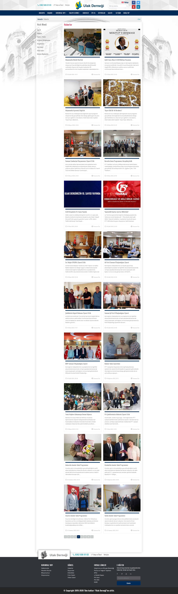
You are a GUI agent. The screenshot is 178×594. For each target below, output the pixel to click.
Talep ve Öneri (59, 5)
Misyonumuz (45, 573)
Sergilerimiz (40, 44)
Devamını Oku (96, 74)
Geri (139, 19)
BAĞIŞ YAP (126, 13)
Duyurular (71, 570)
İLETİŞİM (118, 13)
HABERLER (86, 13)
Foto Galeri (40, 47)
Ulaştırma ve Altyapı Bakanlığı (104, 568)
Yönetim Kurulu (46, 570)
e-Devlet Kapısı (99, 575)
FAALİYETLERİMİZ (74, 13)
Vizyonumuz (45, 575)
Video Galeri (40, 50)
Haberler (39, 33)
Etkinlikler (71, 573)
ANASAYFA (42, 13)
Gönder (129, 583)
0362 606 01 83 (45, 5)
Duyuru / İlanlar (41, 37)
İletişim (67, 5)
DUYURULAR (101, 13)
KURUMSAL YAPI (60, 13)
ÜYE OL (93, 13)
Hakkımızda (45, 568)
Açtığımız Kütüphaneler (43, 40)
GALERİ (110, 13)
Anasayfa (40, 19)
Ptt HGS (96, 580)
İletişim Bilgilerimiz (42, 54)
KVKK (96, 582)
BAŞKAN (49, 13)
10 (88, 537)
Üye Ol (39, 30)
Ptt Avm (97, 577)
